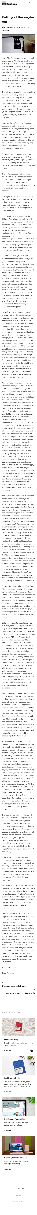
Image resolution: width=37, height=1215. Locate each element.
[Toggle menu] (33, 3)
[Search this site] (29, 3)
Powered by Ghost (18, 1201)
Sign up (18, 1195)
